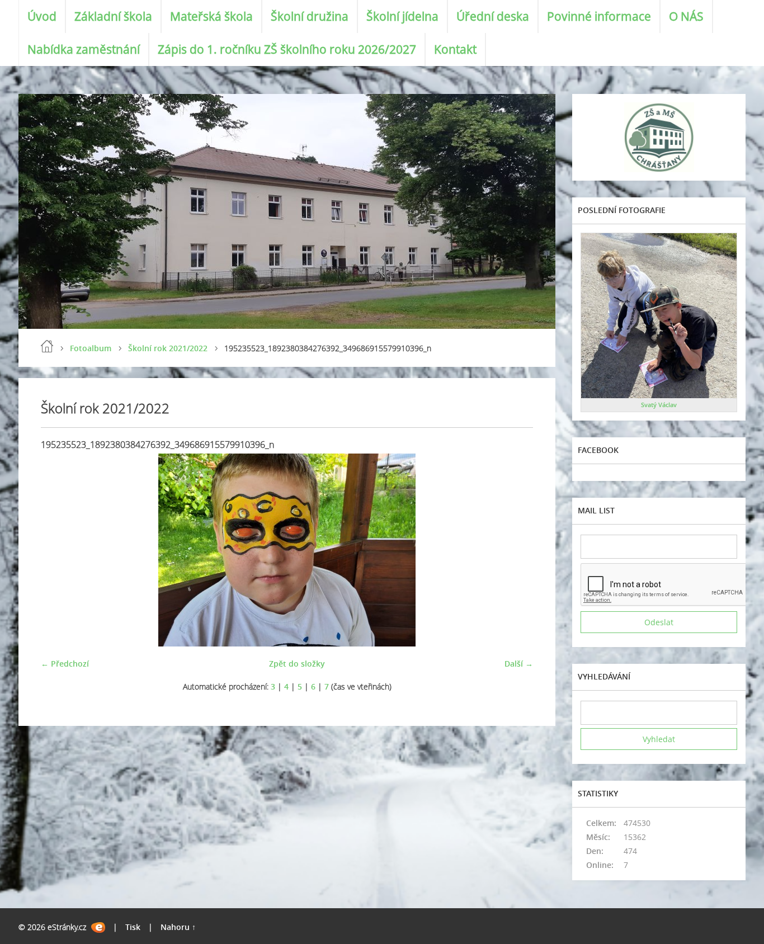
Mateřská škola (211, 16)
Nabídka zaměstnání (83, 49)
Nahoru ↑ (178, 927)
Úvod (41, 16)
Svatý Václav (659, 404)
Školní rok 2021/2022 (167, 348)
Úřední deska (492, 16)
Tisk (132, 927)
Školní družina (309, 16)
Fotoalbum (90, 348)
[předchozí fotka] (59, 550)
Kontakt (455, 49)
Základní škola (113, 16)
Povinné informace (599, 16)
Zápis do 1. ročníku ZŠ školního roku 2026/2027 (287, 49)
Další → (518, 663)
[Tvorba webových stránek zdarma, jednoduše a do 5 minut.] (98, 927)
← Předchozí (65, 663)
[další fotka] (514, 550)
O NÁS (686, 16)
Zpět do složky (297, 663)
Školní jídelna (402, 16)
